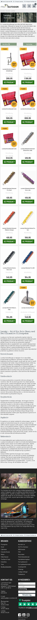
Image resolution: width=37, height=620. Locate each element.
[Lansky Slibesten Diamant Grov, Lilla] (28, 177)
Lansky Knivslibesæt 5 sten (9, 148)
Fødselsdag (22, 589)
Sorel (2, 547)
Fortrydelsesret (22, 562)
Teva (2, 564)
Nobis (2, 554)
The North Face (5, 559)
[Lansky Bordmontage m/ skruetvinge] (9, 58)
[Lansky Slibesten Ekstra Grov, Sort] (9, 256)
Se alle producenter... (6, 567)
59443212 (4, 593)
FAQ (19, 552)
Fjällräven (4, 549)
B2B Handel (21, 549)
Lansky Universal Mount (27, 307)
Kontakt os (21, 544)
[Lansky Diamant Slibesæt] (28, 58)
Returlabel (21, 554)
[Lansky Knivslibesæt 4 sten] (28, 97)
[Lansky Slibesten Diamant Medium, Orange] (9, 217)
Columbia (4, 562)
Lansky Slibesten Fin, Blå (27, 268)
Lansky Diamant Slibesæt (28, 69)
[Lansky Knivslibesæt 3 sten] (9, 97)
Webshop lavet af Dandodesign (23, 618)
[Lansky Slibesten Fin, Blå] (28, 256)
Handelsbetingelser (24, 559)
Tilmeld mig (26, 595)
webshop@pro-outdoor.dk (9, 598)
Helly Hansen (4, 557)
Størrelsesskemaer (24, 557)
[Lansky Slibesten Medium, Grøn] (9, 296)
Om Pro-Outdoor (23, 547)
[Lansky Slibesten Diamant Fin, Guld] (9, 177)
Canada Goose (5, 552)
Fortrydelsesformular (24, 564)
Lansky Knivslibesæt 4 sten (28, 109)
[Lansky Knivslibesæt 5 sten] (9, 137)
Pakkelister (21, 574)
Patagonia (4, 544)
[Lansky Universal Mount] (28, 296)
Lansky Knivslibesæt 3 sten (9, 109)
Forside (2, 11)
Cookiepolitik (22, 567)
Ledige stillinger (23, 572)
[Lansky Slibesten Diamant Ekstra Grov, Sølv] (28, 137)
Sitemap (20, 569)
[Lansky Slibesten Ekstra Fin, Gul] (28, 217)
